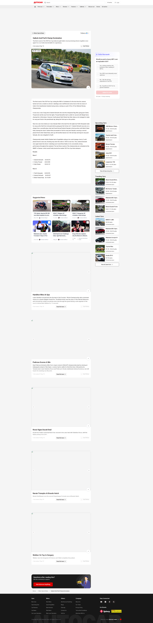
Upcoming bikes (50, 604)
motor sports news (43, 591)
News (57, 6)
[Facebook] (109, 601)
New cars (33, 601)
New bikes (48, 601)
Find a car (40, 6)
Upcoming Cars (35, 604)
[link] (100, 128)
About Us (78, 601)
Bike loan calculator (51, 613)
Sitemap (63, 607)
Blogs (62, 604)
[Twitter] (113, 601)
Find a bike (49, 6)
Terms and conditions (81, 610)
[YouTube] (101, 601)
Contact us (63, 610)
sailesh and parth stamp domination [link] (60, 591)
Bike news (48, 610)
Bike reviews (49, 607)
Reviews (65, 6)
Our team (78, 604)
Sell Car (63, 613)
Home (34, 591)
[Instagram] (105, 601)
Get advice (104, 6)
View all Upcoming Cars (106, 171)
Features (73, 6)
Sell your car (91, 6)
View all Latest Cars (106, 264)
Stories (98, 6)
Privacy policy (79, 607)
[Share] (88, 88)
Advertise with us (80, 613)
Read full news (60, 306)
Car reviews (34, 607)
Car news (33, 610)
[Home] (35, 6)
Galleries (82, 6)
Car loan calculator (36, 613)
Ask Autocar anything (66, 601)
